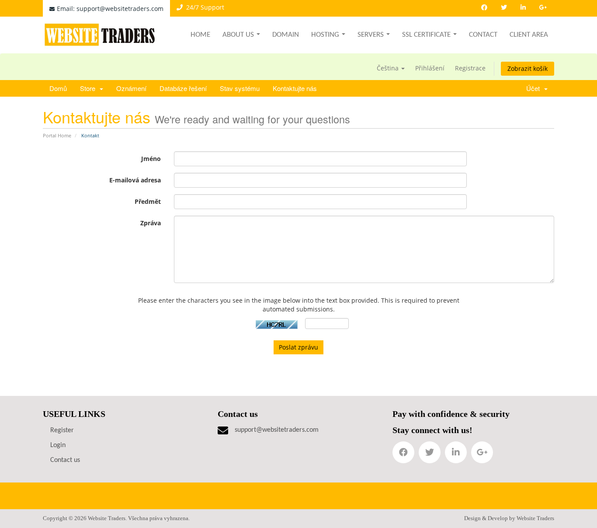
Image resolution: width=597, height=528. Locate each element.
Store (89, 88)
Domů (58, 88)
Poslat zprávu (298, 347)
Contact (483, 34)
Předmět (148, 201)
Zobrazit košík (527, 68)
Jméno (151, 158)
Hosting (325, 34)
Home (200, 34)
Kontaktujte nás (295, 88)
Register (62, 430)
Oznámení (131, 88)
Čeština (388, 68)
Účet (534, 88)
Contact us (65, 460)
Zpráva (150, 223)
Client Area (529, 34)
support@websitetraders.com (277, 430)
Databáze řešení (183, 88)
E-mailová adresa (135, 180)
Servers (371, 34)
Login (58, 445)
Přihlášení (429, 68)
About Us (238, 34)
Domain (285, 34)
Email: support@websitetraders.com (110, 8)
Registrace (470, 68)
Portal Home (57, 135)
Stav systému (240, 88)
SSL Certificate (426, 34)
